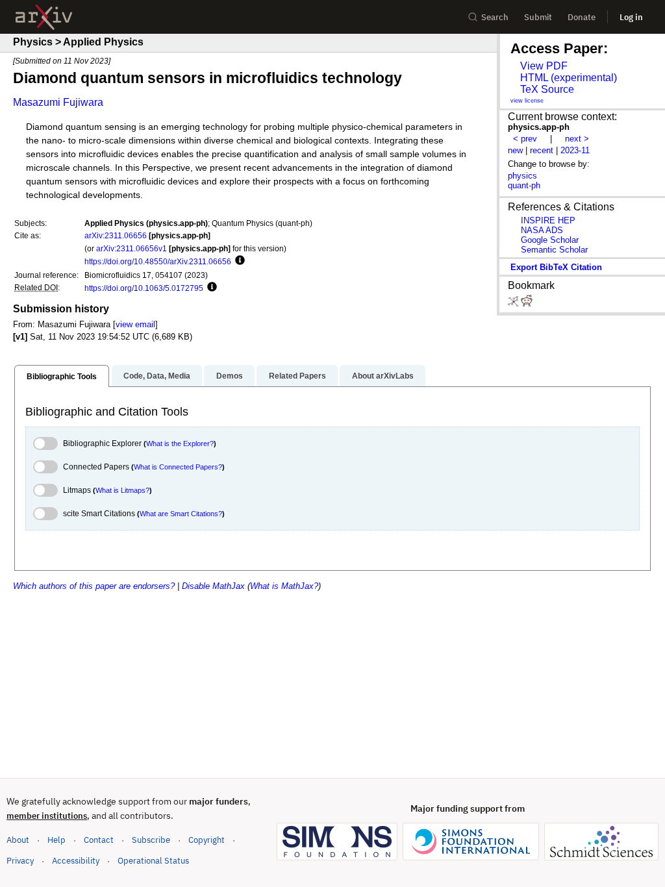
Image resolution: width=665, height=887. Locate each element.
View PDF (544, 65)
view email (135, 324)
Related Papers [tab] (297, 376)
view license (527, 100)
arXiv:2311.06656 (115, 235)
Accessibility (75, 860)
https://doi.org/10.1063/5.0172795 (143, 288)
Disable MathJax (213, 586)
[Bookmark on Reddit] (527, 303)
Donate (582, 17)
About (17, 839)
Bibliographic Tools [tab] (62, 376)
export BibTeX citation (556, 267)
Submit (538, 17)
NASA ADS (542, 230)
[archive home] (44, 17)
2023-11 (575, 150)
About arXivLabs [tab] (383, 376)
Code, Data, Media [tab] (156, 376)
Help (56, 839)
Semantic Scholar (554, 250)
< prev (525, 139)
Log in (631, 17)
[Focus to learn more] (238, 261)
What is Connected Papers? (178, 467)
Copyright (206, 839)
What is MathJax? (284, 586)
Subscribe (151, 839)
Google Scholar (550, 240)
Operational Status (153, 860)
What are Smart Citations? (181, 514)
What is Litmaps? (122, 490)
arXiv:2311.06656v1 (131, 248)
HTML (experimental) (568, 77)
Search (494, 17)
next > (577, 139)
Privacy (20, 860)
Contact (99, 839)
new (515, 150)
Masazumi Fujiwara (58, 102)
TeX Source (547, 89)
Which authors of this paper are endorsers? (94, 586)
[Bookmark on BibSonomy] (514, 303)
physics (522, 176)
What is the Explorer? (180, 443)
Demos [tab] (229, 376)
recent (541, 150)
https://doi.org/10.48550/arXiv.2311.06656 (157, 261)
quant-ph (524, 185)
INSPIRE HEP (548, 220)
